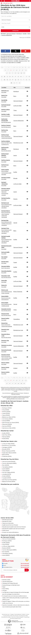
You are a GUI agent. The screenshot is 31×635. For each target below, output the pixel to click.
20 (16, 70)
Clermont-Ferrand (10, 33)
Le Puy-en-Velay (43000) (8, 443)
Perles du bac (5, 530)
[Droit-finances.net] (23, 628)
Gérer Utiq (13, 617)
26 (25, 70)
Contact (27, 614)
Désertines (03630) (7, 424)
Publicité (23, 614)
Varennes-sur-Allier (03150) (8, 428)
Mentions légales (19, 617)
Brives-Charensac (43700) (8, 451)
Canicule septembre (7, 581)
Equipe (12, 614)
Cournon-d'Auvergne (7, 35)
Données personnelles (23, 615)
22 (22, 70)
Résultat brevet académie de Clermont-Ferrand (14, 527)
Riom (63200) (5, 465)
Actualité (5, 563)
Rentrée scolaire (6, 579)
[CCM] (23, 625)
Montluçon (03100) (6, 408)
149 (18, 73)
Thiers (15, 110)
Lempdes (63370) (6, 474)
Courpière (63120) (6, 478)
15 (25, 67)
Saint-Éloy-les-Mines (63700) (9, 479)
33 (6, 73)
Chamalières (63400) (7, 467)
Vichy (29, 33)
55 (9, 73)
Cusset (15, 262)
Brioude (15, 178)
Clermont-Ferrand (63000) (8, 461)
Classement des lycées (8, 523)
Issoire (15, 155)
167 (24, 73)
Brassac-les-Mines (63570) (8, 481)
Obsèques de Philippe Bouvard (10, 583)
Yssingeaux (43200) (7, 447)
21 (19, 70)
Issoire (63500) (5, 468)
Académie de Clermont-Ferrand (10, 525)
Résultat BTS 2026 (6, 521)
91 (12, 73)
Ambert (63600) (6, 476)
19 (13, 70)
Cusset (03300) (6, 413)
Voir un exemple (25, 563)
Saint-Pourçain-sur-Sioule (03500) (10, 422)
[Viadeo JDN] (23, 630)
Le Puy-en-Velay (17, 105)
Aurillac (24, 33)
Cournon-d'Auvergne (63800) (9, 463)
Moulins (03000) (6, 411)
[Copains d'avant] (8, 630)
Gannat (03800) (6, 420)
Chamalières (16, 319)
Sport (4, 565)
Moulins (15, 199)
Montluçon (19, 33)
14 (22, 67)
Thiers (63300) (5, 470)
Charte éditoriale (17, 614)
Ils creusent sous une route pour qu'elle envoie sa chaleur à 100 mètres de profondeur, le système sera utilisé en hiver (15, 597)
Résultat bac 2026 (7, 3)
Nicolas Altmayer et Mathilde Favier (11, 585)
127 (15, 73)
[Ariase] (8, 633)
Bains (14, 230)
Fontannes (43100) (6, 456)
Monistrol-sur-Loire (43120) (9, 445)
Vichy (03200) (5, 409)
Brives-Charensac (17, 291)
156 (21, 73)
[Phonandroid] (23, 633)
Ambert (15, 368)
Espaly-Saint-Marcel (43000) (9, 452)
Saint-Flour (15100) (6, 435)
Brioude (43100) (6, 449)
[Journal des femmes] (8, 625)
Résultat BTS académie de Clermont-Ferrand (13, 528)
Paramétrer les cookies (6, 617)
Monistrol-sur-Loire (18, 142)
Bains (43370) (5, 454)
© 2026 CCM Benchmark (15, 618)
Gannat (15, 222)
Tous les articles (6, 615)
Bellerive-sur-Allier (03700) (8, 417)
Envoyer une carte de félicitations (10, 532)
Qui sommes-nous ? (6, 614)
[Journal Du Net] (8, 628)
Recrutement (15, 615)
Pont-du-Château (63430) (8, 472)
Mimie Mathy (5, 588)
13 (19, 67)
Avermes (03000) (6, 426)
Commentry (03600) (7, 419)
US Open (4, 590)
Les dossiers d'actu (7, 567)
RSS (11, 615)
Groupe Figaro (26, 617)
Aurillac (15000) (6, 433)
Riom (14, 96)
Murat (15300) (5, 438)
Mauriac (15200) (6, 436)
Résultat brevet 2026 (7, 519)
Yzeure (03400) (6, 415)
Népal (3, 587)
